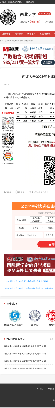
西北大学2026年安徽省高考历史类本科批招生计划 (25, 353)
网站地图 (51, 389)
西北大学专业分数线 (38, 192)
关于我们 (40, 389)
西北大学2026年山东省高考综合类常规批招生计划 (25, 346)
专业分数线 (24, 40)
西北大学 (14, 40)
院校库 (7, 40)
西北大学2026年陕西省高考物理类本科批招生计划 (25, 368)
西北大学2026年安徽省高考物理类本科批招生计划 (25, 361)
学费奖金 (31, 33)
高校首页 (6, 33)
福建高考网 (30, 2)
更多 (51, 339)
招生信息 (19, 33)
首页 (1, 40)
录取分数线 (45, 33)
